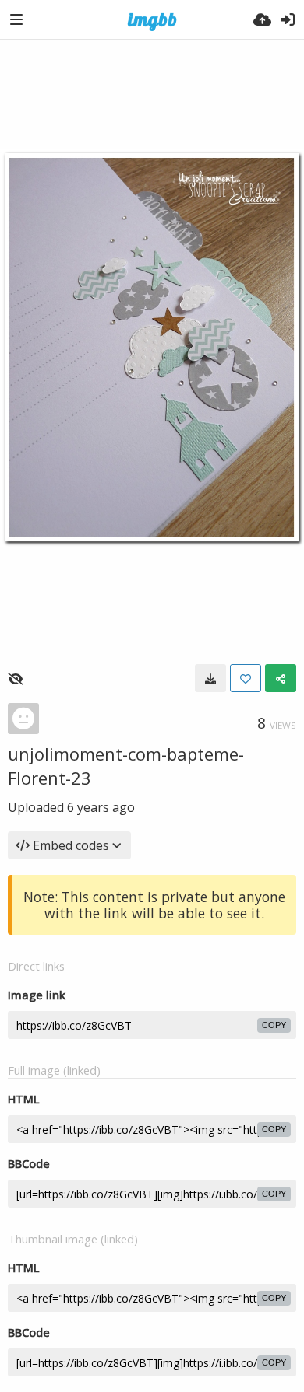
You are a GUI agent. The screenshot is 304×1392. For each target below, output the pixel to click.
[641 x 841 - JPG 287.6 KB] (210, 678)
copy (274, 1025)
